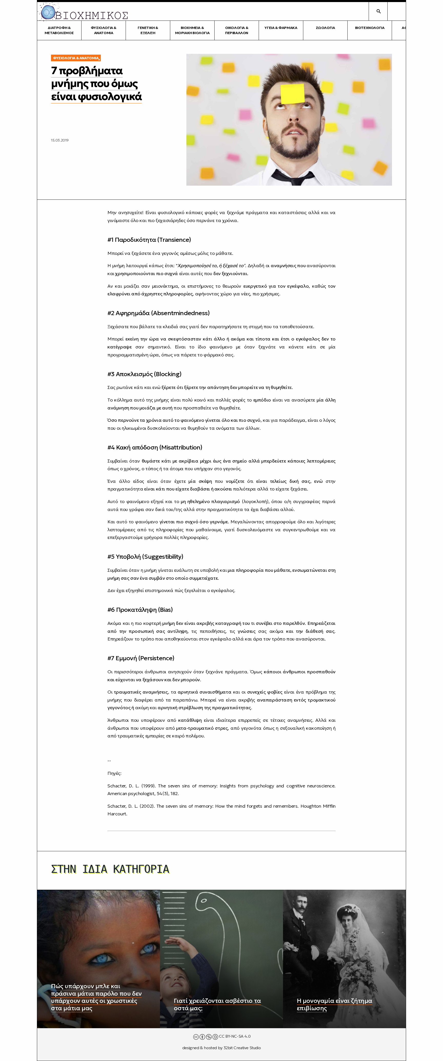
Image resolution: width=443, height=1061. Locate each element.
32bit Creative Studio (242, 1047)
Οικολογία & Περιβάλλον (236, 30)
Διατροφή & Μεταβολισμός (59, 30)
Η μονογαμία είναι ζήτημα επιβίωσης (334, 1004)
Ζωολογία (325, 27)
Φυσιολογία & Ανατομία (103, 30)
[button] (396, 11)
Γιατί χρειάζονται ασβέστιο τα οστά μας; (217, 1004)
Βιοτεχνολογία (370, 27)
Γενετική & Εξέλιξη (148, 30)
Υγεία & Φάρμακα (281, 27)
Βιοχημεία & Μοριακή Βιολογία (192, 30)
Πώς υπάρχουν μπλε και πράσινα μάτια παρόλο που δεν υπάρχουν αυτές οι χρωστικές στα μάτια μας (96, 997)
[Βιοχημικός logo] (82, 11)
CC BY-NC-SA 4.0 (234, 1036)
